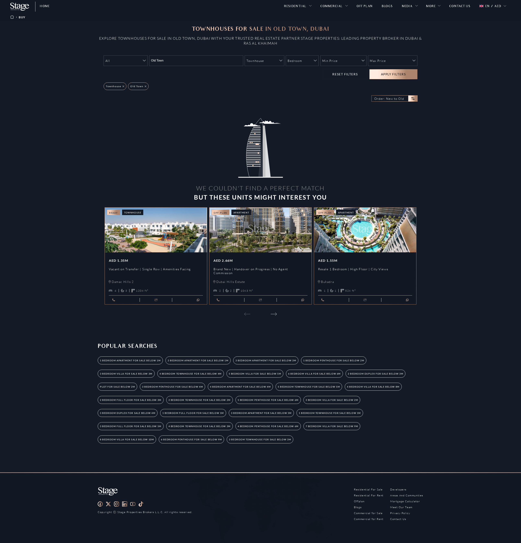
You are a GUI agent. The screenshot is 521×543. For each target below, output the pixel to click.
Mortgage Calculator (405, 501)
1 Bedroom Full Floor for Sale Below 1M (193, 413)
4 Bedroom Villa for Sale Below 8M (373, 386)
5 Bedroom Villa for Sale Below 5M (255, 373)
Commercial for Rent (368, 519)
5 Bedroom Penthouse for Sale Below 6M (268, 400)
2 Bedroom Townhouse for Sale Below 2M (200, 400)
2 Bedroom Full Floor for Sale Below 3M (130, 400)
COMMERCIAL (331, 6)
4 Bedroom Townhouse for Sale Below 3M (200, 426)
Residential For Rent (369, 495)
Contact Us (398, 519)
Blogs (358, 507)
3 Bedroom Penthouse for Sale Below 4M (172, 386)
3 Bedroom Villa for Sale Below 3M (126, 373)
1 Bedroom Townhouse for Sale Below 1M (330, 413)
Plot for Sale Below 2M (117, 386)
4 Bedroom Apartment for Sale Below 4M (240, 386)
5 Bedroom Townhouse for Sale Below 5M (309, 386)
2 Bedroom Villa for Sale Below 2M (332, 400)
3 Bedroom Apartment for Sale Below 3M (265, 360)
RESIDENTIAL (295, 6)
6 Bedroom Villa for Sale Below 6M (314, 373)
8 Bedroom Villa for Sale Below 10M (127, 439)
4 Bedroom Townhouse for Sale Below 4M (191, 373)
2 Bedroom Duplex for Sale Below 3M (375, 373)
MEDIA (407, 6)
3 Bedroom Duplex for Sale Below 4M (127, 413)
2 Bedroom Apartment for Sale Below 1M (198, 360)
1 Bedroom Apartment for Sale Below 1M (130, 360)
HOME (45, 6)
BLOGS (387, 6)
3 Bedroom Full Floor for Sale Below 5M (130, 426)
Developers (398, 489)
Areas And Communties (406, 495)
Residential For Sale (368, 489)
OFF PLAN (365, 6)
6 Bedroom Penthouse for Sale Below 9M (191, 439)
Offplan (359, 501)
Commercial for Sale (368, 513)
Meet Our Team (401, 507)
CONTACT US (460, 6)
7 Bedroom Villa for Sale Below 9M (332, 426)
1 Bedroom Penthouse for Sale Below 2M (333, 360)
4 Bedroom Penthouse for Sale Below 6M (268, 426)
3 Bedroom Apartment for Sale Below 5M (261, 413)
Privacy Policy (400, 513)
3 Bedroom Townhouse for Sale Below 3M (260, 439)
